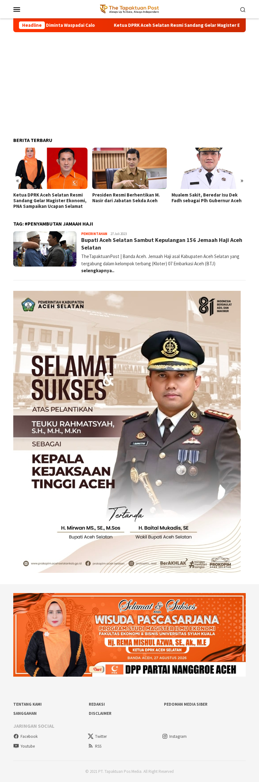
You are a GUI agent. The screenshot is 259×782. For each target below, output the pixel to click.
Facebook (29, 736)
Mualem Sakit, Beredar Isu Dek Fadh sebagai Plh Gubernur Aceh (207, 197)
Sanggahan (25, 713)
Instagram (178, 736)
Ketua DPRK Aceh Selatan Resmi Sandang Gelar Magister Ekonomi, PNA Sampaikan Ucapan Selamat (50, 200)
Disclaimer (100, 713)
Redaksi (97, 704)
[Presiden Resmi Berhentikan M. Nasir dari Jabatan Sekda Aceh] (129, 168)
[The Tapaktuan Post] (130, 9)
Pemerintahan (94, 234)
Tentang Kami (27, 704)
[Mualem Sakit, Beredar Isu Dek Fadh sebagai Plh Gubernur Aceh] (209, 168)
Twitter (101, 736)
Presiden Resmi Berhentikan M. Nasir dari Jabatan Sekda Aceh (126, 197)
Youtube (28, 746)
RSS (98, 746)
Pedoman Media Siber (186, 704)
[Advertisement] (129, 82)
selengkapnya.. (97, 270)
